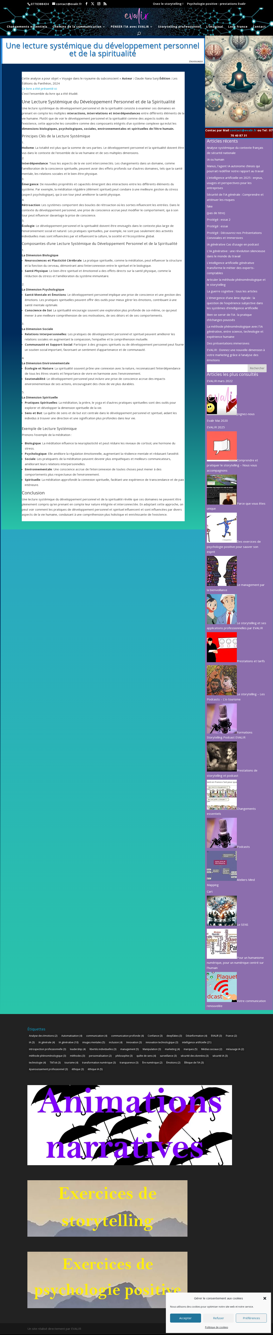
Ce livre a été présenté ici (39, 89)
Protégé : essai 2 (218, 219)
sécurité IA (220, 1055)
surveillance (168, 1055)
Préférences (251, 1318)
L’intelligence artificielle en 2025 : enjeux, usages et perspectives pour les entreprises (235, 183)
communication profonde (127, 1035)
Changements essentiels (27, 26)
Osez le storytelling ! (168, 4)
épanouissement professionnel (48, 1069)
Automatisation (71, 1035)
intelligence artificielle (196, 1042)
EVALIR (216, 1035)
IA (32, 1042)
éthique (78, 1069)
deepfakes (174, 1035)
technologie (37, 1062)
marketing (172, 1049)
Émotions (173, 1062)
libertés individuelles (103, 1049)
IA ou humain (215, 159)
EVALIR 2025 (216, 427)
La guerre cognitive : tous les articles (232, 291)
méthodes (77, 1055)
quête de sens (146, 1055)
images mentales (93, 1042)
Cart (210, 891)
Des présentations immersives (228, 343)
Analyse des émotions (43, 1035)
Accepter (185, 1318)
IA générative (68, 1042)
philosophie (124, 1055)
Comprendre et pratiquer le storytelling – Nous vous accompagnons (232, 465)
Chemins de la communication (77, 26)
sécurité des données (194, 1055)
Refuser (218, 1318)
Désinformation (196, 1035)
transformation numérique (99, 1062)
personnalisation (100, 1055)
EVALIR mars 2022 (220, 381)
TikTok (55, 1062)
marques (190, 1049)
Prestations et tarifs (251, 661)
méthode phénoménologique (47, 1055)
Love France (238, 26)
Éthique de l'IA (194, 1062)
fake (210, 206)
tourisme (71, 1062)
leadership (78, 1049)
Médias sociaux (211, 1049)
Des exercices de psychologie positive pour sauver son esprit (234, 546)
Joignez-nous (246, 414)
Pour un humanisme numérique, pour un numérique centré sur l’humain (235, 963)
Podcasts (243, 847)
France (231, 1035)
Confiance (155, 1035)
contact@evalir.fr (243, 130)
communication (96, 1035)
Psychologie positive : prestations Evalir (216, 4)
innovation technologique (162, 1042)
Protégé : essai (217, 226)
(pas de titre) (216, 213)
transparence (129, 1062)
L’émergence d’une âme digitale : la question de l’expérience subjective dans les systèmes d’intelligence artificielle (235, 303)
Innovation (134, 1042)
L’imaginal (214, 26)
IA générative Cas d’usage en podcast (233, 244)
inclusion (115, 1042)
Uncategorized (196, 61)
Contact (259, 26)
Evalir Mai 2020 (217, 421)
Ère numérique (152, 1062)
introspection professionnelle (47, 1049)
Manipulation (152, 1049)
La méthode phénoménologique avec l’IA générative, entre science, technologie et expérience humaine (235, 331)
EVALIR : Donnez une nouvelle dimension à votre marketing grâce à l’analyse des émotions (236, 355)
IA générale (47, 1042)
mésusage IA (235, 1049)
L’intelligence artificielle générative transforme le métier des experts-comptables (231, 268)
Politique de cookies (216, 1327)
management (129, 1049)
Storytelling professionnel (179, 26)
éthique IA (95, 1069)
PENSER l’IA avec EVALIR (130, 26)
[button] (265, 1298)
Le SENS (242, 925)
